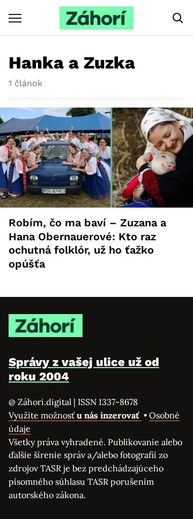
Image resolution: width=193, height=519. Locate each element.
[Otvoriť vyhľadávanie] (178, 18)
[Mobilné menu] (15, 18)
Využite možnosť (75, 415)
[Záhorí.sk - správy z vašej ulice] (96, 17)
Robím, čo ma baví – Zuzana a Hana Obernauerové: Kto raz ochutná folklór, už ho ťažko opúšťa (87, 243)
